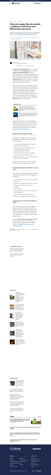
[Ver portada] (16, 3)
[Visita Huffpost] (37, 3)
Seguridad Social (22, 461)
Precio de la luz (17, 0)
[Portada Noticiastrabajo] (15, 449)
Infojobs (14, 209)
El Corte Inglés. (25, 129)
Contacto (32, 466)
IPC (25, 0)
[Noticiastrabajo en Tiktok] (37, 470)
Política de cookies (34, 461)
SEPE (20, 463)
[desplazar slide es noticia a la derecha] (40, 1)
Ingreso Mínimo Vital (13, 466)
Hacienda (11, 464)
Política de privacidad (35, 464)
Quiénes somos (34, 458)
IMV (33, 0)
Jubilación (21, 458)
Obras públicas (29, 0)
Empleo (18, 230)
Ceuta (35, 0)
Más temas (21, 464)
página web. (21, 88)
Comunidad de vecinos (24, 460)
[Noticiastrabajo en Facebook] (32, 470)
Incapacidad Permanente (14, 463)
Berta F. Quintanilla (16, 62)
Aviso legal (33, 463)
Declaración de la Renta (14, 461)
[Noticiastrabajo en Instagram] (35, 470)
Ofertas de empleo (13, 230)
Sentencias (12, 460)
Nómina (38, 0)
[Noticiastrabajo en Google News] (40, 470)
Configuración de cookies (35, 460)
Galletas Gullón (25, 127)
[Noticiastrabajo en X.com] (34, 470)
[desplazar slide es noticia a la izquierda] (14, 1)
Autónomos (22, 0)
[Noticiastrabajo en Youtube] (39, 470)
